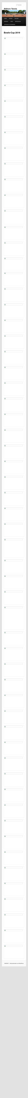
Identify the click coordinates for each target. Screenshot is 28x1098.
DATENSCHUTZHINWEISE (9, 24)
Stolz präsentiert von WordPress (17, 963)
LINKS (11, 21)
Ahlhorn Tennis (10, 8)
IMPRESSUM (18, 21)
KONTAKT (6, 21)
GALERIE (16, 18)
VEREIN (10, 18)
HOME (5, 18)
